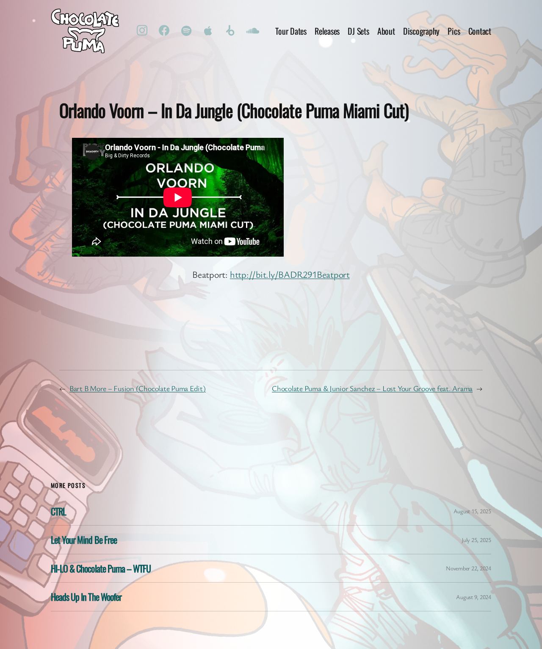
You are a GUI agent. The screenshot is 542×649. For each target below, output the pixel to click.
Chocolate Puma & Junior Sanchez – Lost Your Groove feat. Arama (372, 388)
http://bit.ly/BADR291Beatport (290, 274)
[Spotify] (186, 31)
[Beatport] (230, 31)
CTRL (58, 511)
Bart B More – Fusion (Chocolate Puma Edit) (137, 388)
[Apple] (208, 31)
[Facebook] (164, 31)
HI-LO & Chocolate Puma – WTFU (101, 568)
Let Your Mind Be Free (84, 539)
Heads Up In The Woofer (86, 596)
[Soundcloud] (252, 31)
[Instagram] (142, 31)
